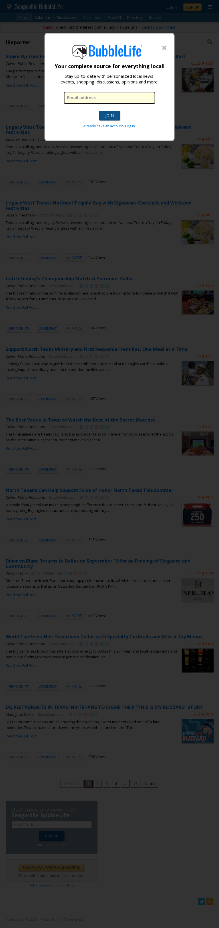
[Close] (164, 48)
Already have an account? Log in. (109, 126)
